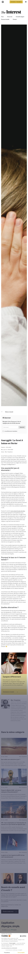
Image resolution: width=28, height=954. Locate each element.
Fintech (15, 19)
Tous (2, 16)
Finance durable (5, 19)
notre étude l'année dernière (18, 511)
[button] (26, 2)
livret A (17, 473)
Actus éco (9, 16)
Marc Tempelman (9, 451)
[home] (2, 2)
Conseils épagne (20, 16)
